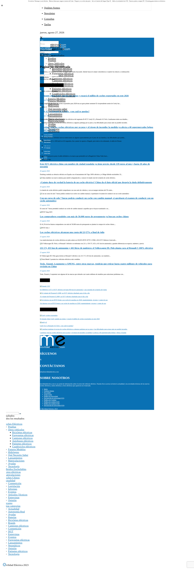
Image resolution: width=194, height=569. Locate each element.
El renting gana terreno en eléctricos (155, 1)
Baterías (12, 517)
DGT (10, 531)
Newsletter (49, 13)
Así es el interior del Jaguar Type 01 (101, 1)
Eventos (12, 491)
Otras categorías (12, 506)
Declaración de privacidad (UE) (54, 398)
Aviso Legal (48, 394)
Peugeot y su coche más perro (83, 1)
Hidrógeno (13, 452)
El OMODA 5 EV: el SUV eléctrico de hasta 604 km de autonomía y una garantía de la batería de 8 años (73, 290)
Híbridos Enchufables (15, 469)
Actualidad (9, 480)
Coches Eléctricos (13, 424)
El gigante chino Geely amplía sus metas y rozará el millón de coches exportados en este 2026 (84, 95)
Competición (14, 483)
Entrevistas (13, 497)
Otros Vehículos (56, 63)
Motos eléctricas (12, 472)
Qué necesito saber (57, 108)
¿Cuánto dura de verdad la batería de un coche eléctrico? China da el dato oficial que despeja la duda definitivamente (96, 182)
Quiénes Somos (52, 7)
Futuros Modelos (56, 98)
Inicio (46, 389)
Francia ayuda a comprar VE (136, 1)
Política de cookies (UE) (52, 402)
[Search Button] (60, 52)
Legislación (14, 486)
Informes (12, 489)
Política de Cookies (50, 400)
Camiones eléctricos (62, 78)
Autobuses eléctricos (22, 440)
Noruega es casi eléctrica (41, 1)
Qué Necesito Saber (18, 455)
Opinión (12, 500)
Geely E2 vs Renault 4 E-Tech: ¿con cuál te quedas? (64, 111)
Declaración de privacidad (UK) (54, 405)
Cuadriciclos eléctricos (63, 93)
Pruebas (52, 58)
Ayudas (52, 124)
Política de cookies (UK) (52, 404)
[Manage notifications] (4, 564)
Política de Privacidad (51, 396)
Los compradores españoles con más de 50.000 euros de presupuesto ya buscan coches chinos (84, 216)
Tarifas (47, 24)
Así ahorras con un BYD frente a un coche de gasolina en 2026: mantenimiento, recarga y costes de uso (73, 303)
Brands (11, 523)
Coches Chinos (47, 151)
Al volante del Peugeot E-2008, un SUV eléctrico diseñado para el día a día (64, 296)
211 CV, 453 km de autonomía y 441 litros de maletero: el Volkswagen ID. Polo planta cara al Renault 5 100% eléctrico (96, 248)
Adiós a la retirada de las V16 (120, 1)
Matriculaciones (16, 460)
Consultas (49, 18)
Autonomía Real (16, 511)
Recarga (8, 503)
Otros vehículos (16, 429)
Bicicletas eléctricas (22, 432)
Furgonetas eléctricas (63, 73)
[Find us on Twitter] (41, 38)
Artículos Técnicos (17, 494)
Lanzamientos (55, 114)
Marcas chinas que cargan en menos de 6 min (61, 1)
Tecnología (13, 466)
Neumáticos (14, 545)
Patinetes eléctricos (62, 88)
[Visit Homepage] (53, 45)
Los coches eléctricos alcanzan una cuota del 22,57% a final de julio (72, 232)
